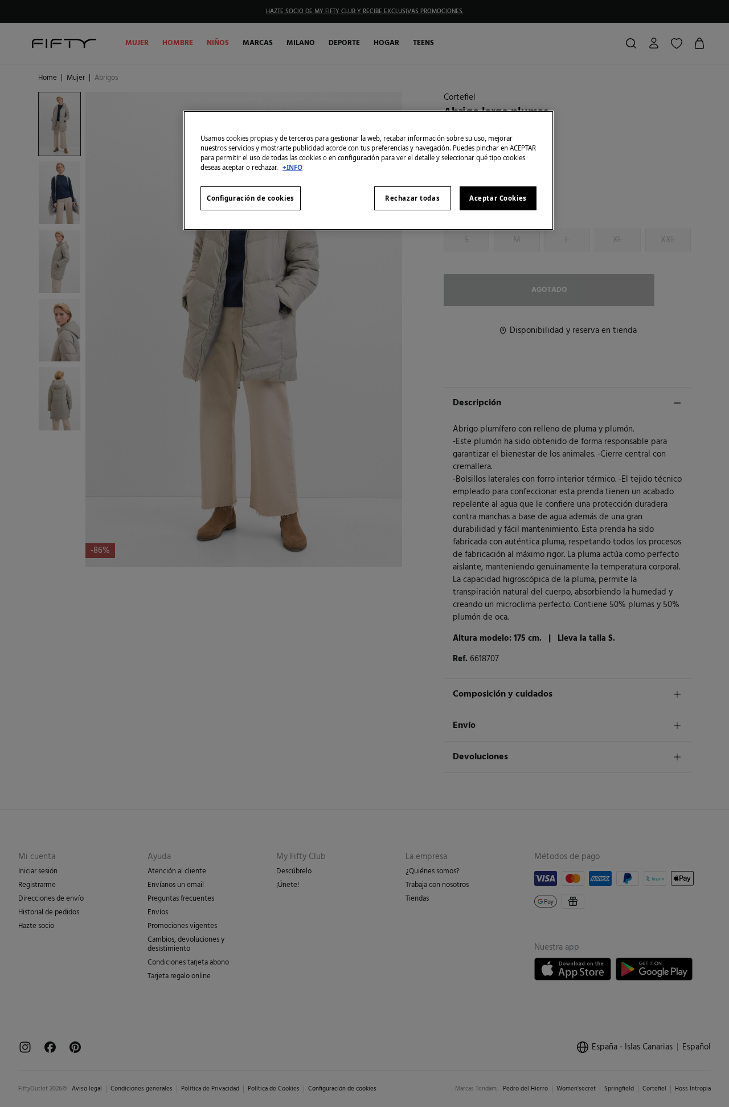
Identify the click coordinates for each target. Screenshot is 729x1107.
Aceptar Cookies (498, 198)
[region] (368, 170)
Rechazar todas (412, 198)
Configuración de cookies (250, 198)
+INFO (292, 167)
